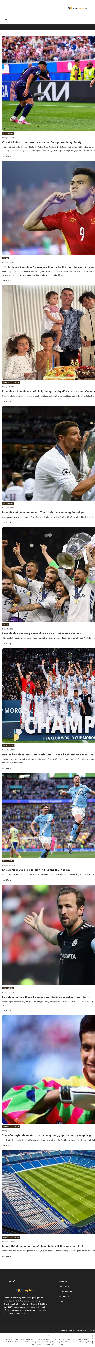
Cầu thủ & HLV (8, 133)
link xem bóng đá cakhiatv (52, 1339)
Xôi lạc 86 (9, 1339)
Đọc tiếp (5, 156)
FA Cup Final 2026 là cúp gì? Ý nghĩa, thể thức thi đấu (36, 870)
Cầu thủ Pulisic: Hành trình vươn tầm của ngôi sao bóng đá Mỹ (41, 142)
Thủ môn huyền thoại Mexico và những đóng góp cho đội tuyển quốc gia (47, 1135)
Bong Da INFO (62, 1344)
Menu (7, 19)
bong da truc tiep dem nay (66, 1342)
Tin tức (5, 258)
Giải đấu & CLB (8, 746)
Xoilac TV (18, 1339)
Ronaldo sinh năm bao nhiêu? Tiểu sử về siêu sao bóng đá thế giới (43, 512)
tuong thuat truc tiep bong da (43, 1342)
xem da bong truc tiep (73, 1339)
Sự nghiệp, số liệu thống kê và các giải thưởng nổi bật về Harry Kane (45, 997)
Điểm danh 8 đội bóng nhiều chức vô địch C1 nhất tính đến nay (41, 633)
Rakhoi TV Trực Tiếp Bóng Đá (18, 1342)
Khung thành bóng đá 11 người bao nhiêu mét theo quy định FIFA (42, 1246)
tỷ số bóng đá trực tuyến (46, 1344)
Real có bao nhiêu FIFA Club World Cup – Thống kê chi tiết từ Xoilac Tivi (47, 754)
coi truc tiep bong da (32, 1339)
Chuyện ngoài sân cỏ (11, 382)
